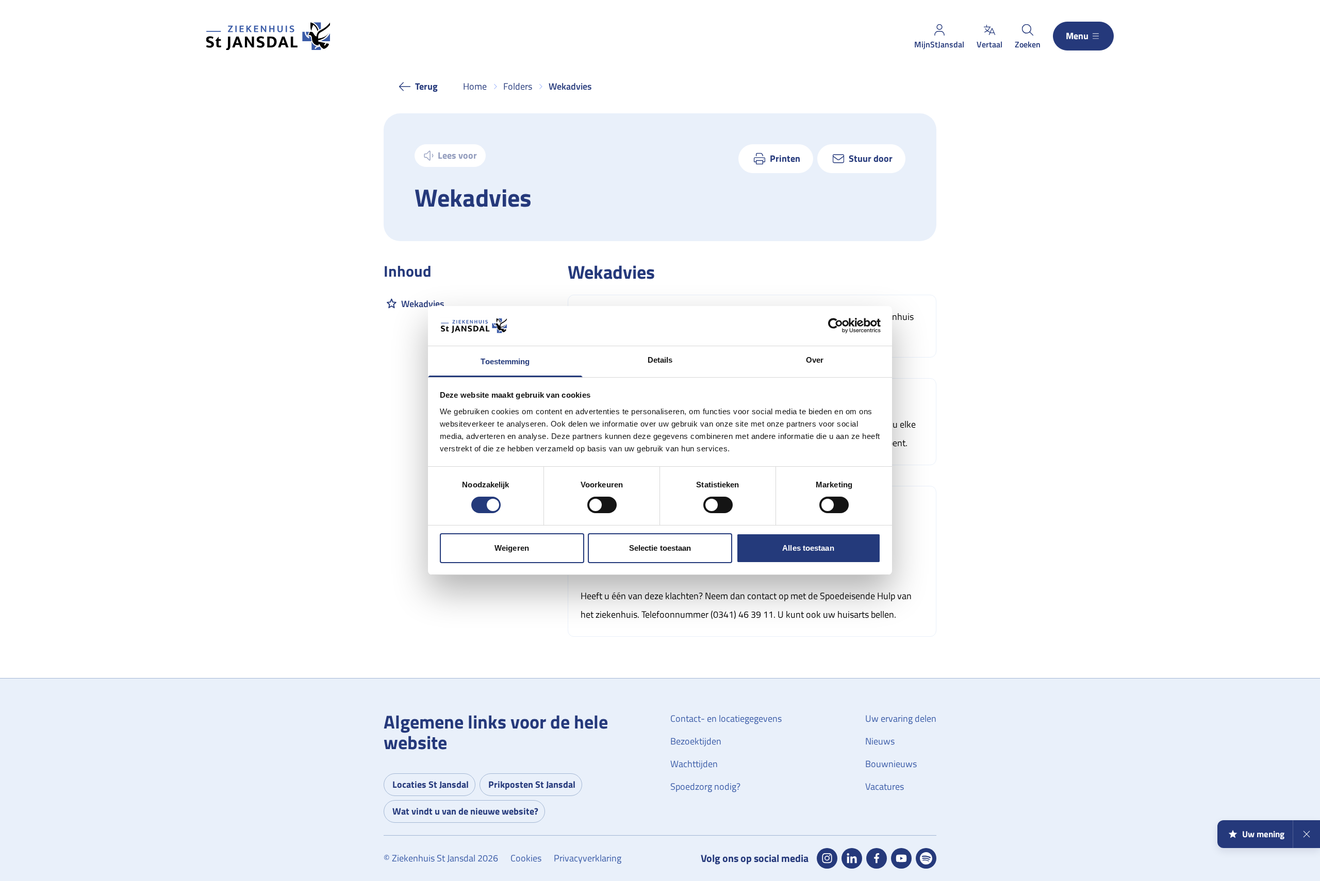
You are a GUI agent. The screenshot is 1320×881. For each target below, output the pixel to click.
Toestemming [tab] (505, 361)
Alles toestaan (808, 548)
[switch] (602, 505)
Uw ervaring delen (900, 718)
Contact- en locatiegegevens (726, 718)
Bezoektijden (695, 741)
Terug (426, 86)
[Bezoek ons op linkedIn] (852, 858)
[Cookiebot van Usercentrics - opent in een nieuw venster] (835, 325)
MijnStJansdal (939, 44)
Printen (785, 158)
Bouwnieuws (891, 764)
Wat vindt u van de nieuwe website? (465, 811)
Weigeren (511, 548)
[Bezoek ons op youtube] (901, 858)
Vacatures (884, 786)
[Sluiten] (1306, 834)
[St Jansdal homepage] (268, 36)
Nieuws (880, 741)
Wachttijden (694, 764)
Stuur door (871, 158)
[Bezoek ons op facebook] (876, 858)
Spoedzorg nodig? (705, 786)
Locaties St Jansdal (430, 784)
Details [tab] (660, 359)
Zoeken (1028, 44)
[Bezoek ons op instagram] (827, 858)
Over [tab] (814, 359)
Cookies (525, 858)
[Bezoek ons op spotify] (926, 858)
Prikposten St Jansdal (531, 784)
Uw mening (1263, 834)
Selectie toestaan (660, 548)
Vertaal (989, 44)
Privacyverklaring (587, 858)
